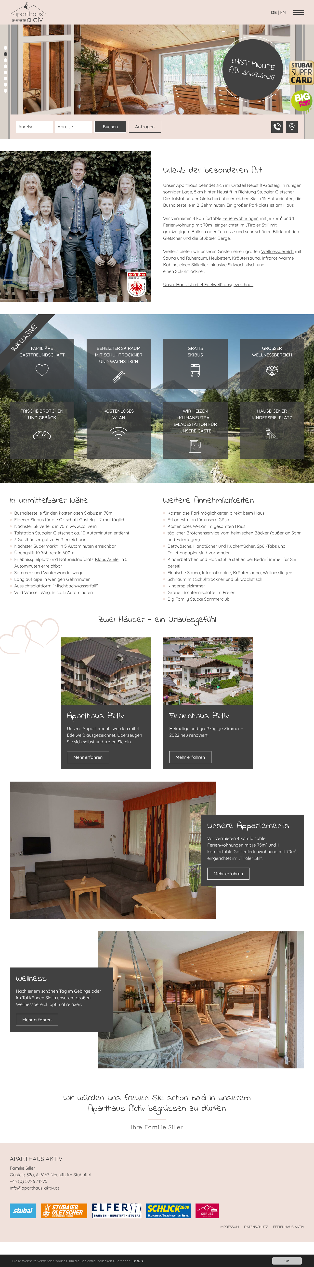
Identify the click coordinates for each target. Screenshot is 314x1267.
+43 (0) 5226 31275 (28, 1181)
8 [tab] (5, 91)
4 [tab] (5, 66)
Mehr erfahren (88, 757)
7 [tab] (5, 85)
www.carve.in (83, 526)
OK (287, 1260)
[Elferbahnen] (116, 1210)
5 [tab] (5, 72)
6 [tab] (5, 78)
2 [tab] (5, 54)
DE (274, 12)
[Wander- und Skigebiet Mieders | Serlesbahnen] (207, 1210)
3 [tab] (5, 60)
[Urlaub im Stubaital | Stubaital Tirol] (23, 1210)
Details (137, 1260)
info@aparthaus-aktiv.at (34, 1188)
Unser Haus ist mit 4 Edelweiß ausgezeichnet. (208, 284)
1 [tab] (5, 48)
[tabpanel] (157, 82)
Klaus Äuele (106, 559)
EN (283, 12)
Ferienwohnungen (240, 218)
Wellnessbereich (277, 251)
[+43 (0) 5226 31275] (277, 127)
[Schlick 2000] (168, 1210)
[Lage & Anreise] (292, 127)
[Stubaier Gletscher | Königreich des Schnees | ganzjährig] (64, 1210)
